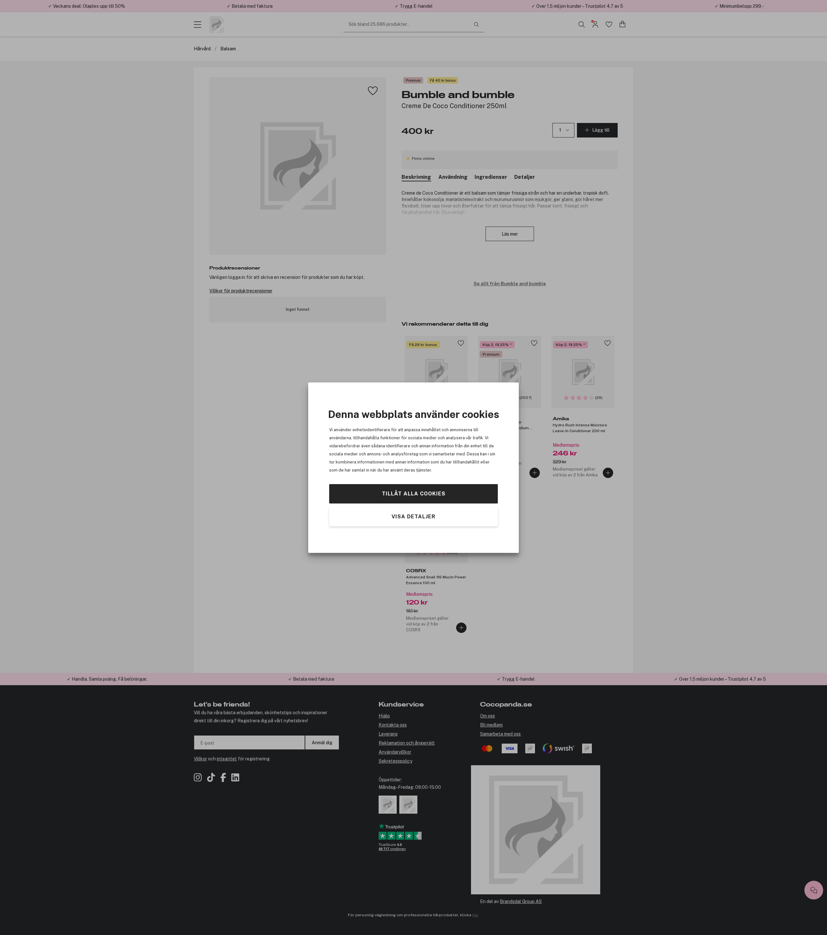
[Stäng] (459, 419)
